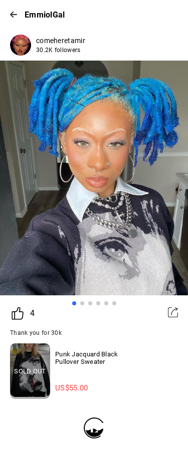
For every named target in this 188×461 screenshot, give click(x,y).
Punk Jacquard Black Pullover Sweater (86, 357)
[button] (74, 303)
